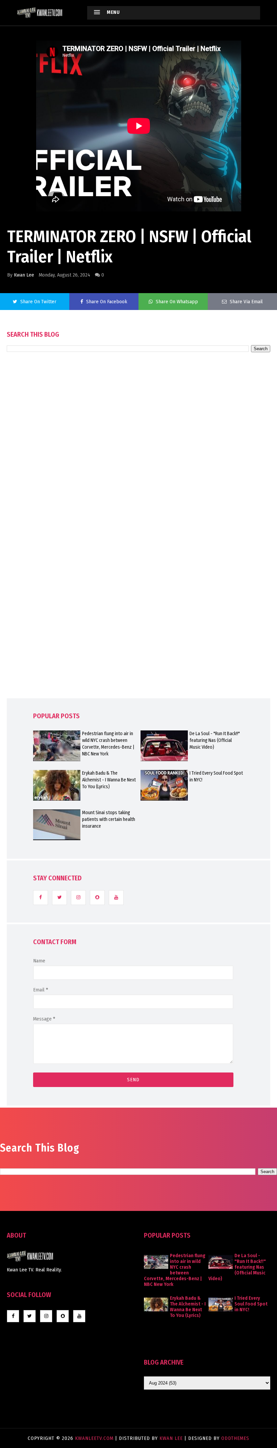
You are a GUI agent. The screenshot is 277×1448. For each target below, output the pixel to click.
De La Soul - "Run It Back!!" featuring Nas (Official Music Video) (215, 740)
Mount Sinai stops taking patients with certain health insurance (108, 819)
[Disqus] (138, 544)
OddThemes (235, 1438)
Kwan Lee (24, 275)
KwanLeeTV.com (95, 1438)
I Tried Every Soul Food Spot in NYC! (216, 776)
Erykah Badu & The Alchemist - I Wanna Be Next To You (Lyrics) (109, 780)
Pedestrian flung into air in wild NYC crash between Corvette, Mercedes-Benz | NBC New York (108, 744)
